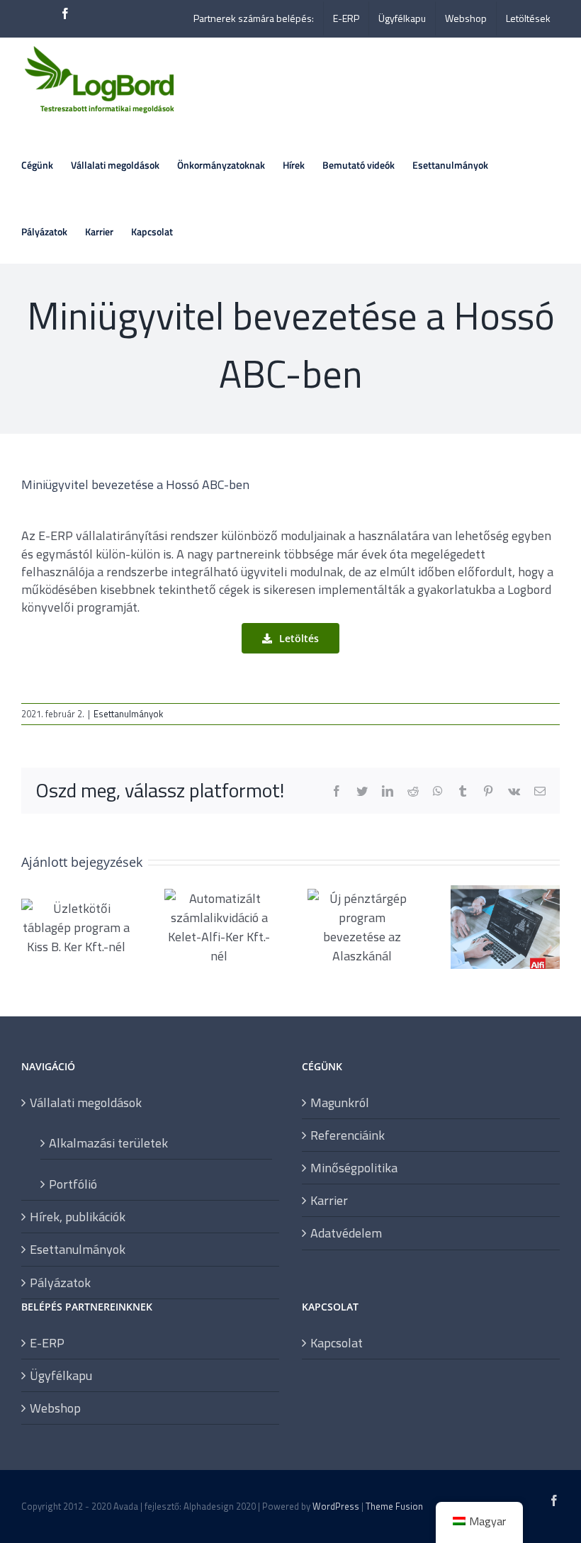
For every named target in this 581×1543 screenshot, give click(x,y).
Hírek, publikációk (77, 1216)
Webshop (55, 1408)
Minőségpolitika (353, 1168)
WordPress (335, 1506)
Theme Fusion (394, 1506)
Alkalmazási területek (108, 1142)
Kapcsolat (336, 1343)
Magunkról (339, 1102)
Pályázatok (60, 1282)
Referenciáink (347, 1135)
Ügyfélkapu (61, 1375)
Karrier (329, 1200)
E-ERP (47, 1343)
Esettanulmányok (128, 714)
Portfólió (73, 1183)
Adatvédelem (346, 1233)
